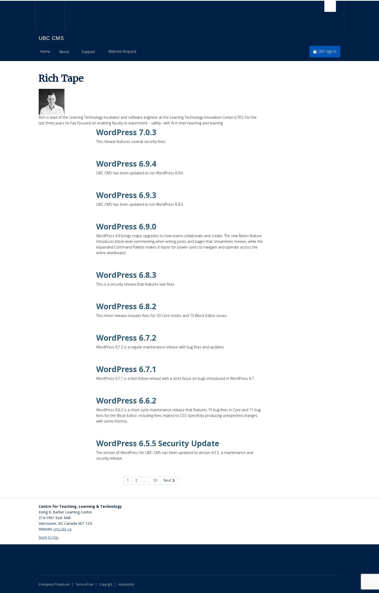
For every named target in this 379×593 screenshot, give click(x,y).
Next (167, 480)
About (64, 51)
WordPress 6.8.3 (126, 275)
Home (45, 51)
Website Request (122, 51)
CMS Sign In (326, 51)
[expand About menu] (74, 52)
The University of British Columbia (49, 15)
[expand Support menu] (100, 52)
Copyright (105, 584)
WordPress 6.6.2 (126, 400)
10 (155, 480)
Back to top (49, 537)
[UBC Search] (330, 6)
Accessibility (126, 584)
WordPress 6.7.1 (126, 369)
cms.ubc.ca (62, 529)
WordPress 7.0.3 (126, 132)
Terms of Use (84, 584)
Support (88, 51)
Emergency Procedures (54, 584)
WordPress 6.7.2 (126, 337)
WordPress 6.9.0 (126, 226)
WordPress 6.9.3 (126, 195)
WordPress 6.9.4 (126, 163)
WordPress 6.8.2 (126, 306)
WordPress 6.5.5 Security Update (157, 443)
